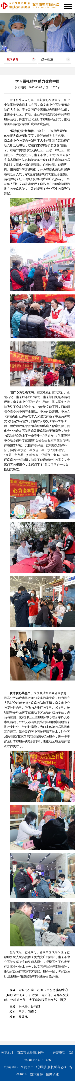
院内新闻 (13, 59)
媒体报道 (47, 59)
